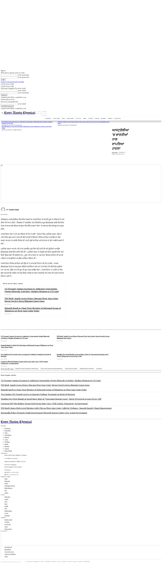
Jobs (5, 508)
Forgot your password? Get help (12, 82)
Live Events (7, 524)
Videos (6, 493)
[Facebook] (4, 159)
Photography (8, 529)
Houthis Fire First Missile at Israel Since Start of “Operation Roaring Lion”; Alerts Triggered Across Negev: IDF (51, 398)
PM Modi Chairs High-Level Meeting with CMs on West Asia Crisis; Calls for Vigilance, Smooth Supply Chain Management (56, 408)
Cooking (6, 522)
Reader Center (8, 519)
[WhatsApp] (24, 159)
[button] (2, 113)
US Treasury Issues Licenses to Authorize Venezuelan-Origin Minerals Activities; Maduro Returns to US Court (32, 290)
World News (115, 152)
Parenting (7, 515)
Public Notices (8, 488)
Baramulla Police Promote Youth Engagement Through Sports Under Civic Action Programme (44, 412)
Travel (6, 513)
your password (23, 77)
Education (7, 497)
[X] (11, 159)
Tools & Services (9, 552)
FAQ (5, 490)
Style (5, 501)
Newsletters (8, 549)
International (8, 547)
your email (22, 90)
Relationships (8, 511)
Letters (6, 483)
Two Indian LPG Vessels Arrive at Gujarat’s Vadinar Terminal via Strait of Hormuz (38, 394)
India (5, 479)
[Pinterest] (17, 159)
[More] (31, 159)
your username (23, 75)
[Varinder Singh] (3, 209)
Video (6, 526)
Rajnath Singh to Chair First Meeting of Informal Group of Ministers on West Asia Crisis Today (27, 127)
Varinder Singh (14, 209)
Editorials (7, 481)
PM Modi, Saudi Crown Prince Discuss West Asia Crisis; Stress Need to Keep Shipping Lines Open (31, 299)
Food (5, 504)
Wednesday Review (9, 486)
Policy (6, 556)
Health (6, 506)
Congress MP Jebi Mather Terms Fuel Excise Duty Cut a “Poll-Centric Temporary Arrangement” (44, 403)
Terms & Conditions (10, 554)
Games (6, 499)
